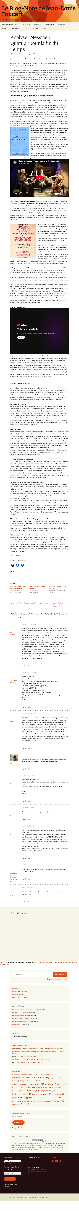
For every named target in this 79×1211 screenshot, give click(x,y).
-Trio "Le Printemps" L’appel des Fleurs (35, 1145)
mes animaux (35, 1087)
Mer (11, 784)
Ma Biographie (16, 988)
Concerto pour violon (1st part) (21, 1016)
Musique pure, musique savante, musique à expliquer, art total (44, 1048)
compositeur (21, 1077)
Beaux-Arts (61, 24)
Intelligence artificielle (20, 1084)
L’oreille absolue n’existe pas (28, 1056)
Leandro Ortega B (17, 1048)
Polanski (38, 1098)
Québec (15, 1101)
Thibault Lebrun (42, 1101)
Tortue (51, 1101)
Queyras (57, 1098)
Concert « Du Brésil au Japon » (20, 1018)
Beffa (36, 1074)
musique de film (47, 1091)
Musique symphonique (21, 1094)
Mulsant (16, 1091)
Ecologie (24, 1081)
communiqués (15, 28)
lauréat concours (17, 1087)
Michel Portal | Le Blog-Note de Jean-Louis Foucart (26, 1051)
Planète (35, 28)
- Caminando (43, 1143)
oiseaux (34, 1094)
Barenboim (30, 1074)
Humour (40, 1081)
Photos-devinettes (61, 606)
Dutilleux (15, 1081)
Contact (44, 28)
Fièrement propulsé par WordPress (38, 1197)
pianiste (19, 1097)
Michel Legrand (55, 1088)
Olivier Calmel (42, 1094)
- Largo (30, 1149)
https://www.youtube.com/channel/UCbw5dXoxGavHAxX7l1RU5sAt (37, 1171)
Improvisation (49, 1081)
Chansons (48, 1074)
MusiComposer (29, 1090)
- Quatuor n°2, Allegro (37, 1147)
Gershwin (32, 1081)
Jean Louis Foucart (55, 1084)
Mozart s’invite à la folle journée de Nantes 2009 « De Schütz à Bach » (37, 603)
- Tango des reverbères (33, 1143)
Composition (40, 1077)
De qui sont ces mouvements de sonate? (32, 1062)
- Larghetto (53, 1147)
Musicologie (37, 24)
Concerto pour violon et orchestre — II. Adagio (25, 1010)
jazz (39, 1084)
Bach (23, 1074)
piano (31, 1097)
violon (59, 1101)
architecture (16, 1074)
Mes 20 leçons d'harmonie (19, 997)
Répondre (27, 666)
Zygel (25, 1104)
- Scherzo (46, 1147)
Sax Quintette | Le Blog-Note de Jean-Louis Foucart (27, 1059)
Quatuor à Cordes (46, 1098)
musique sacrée (45, 54)
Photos (4, 28)
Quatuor (52, 54)
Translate (17, 1163)
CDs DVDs (26, 28)
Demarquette (52, 1078)
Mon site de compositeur (19, 991)
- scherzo (62, 1143)
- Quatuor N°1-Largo (53, 1143)
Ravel (21, 1101)
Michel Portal (16, 1024)
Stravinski (33, 1101)
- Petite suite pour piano (19, 1143)
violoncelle (16, 1104)
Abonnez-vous (59, 974)
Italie (32, 1084)
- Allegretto (59, 1147)
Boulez (41, 1074)
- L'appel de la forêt (52, 1145)
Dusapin (60, 1078)
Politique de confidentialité (18, 1197)
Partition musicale (55, 1094)
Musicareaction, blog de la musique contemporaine (14, 877)
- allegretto (20, 1145)
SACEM (27, 1101)
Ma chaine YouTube (17, 994)
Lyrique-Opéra (49, 24)
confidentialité (39, 1157)
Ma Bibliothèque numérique (20, 1013)
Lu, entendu (26, 24)
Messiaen (37, 54)
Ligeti (25, 1087)
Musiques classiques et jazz (10, 24)
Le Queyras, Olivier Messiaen (57, 586)
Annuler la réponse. (68, 912)
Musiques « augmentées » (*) (20, 1021)
